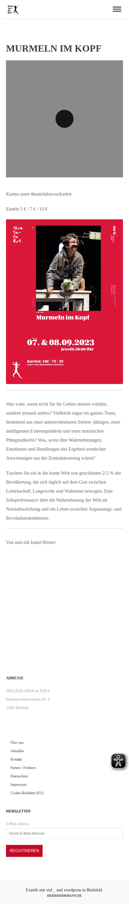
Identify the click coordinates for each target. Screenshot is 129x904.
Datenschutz (19, 776)
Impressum (18, 784)
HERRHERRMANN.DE (64, 895)
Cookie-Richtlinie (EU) (27, 793)
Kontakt (16, 759)
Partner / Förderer (23, 768)
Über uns (17, 742)
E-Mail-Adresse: (18, 824)
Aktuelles (17, 751)
